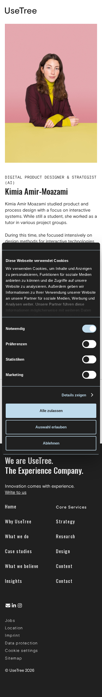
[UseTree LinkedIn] (14, 605)
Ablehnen (51, 443)
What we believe (22, 566)
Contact (64, 581)
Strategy (65, 521)
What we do (17, 536)
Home (10, 506)
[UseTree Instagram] (20, 605)
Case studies (18, 551)
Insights (13, 581)
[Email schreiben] (8, 605)
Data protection (21, 643)
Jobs (10, 620)
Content (64, 566)
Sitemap (13, 658)
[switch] (89, 344)
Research (65, 536)
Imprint (12, 635)
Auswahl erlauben (51, 427)
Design (63, 551)
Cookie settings (21, 650)
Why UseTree (18, 521)
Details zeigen (74, 395)
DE (78, 10)
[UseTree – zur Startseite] (21, 10)
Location (14, 628)
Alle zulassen (51, 411)
